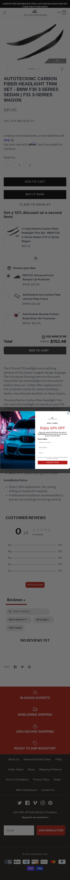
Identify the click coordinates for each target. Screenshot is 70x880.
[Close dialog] (68, 413)
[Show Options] (66, 442)
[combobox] (52, 442)
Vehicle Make (42, 439)
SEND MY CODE (52, 462)
